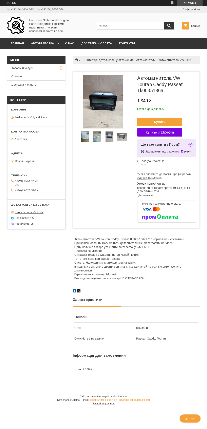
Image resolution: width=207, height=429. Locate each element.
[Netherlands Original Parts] (15, 33)
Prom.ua (122, 396)
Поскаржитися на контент (102, 400)
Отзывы (16, 76)
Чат (193, 418)
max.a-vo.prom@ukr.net (29, 212)
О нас (69, 43)
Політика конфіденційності (134, 400)
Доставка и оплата (96, 43)
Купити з (153, 132)
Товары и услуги (22, 68)
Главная (17, 43)
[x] (78, 291)
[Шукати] (169, 25)
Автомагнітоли (145, 60)
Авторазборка (42, 43)
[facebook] (74, 291)
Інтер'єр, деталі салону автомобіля (109, 60)
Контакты (127, 43)
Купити (160, 122)
